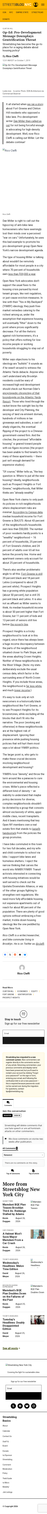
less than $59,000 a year (22, 274)
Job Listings (7, 1492)
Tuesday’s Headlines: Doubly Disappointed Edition (14, 1324)
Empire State (22, 12)
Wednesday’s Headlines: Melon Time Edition (13, 1266)
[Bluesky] (27, 1406)
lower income (22, 690)
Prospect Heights (11, 998)
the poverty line (19, 624)
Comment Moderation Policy (7, 1469)
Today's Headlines (10, 1259)
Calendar (6, 1431)
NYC (11, 12)
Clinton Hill (8, 29)
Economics (22, 991)
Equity (34, 991)
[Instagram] (33, 1406)
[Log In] (35, 4)
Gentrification (25, 994)
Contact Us (7, 1436)
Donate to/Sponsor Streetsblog (7, 1455)
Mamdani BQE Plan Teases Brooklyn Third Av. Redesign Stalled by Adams (14, 1209)
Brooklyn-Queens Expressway (10, 1286)
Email (6, 1033)
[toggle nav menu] (42, 5)
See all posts (10, 1348)
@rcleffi (40, 943)
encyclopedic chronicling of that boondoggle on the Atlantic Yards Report (22, 397)
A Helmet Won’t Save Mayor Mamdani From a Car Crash (13, 1238)
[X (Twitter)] (13, 1406)
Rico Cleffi (12, 56)
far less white (34, 686)
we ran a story (35, 104)
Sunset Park (8, 1201)
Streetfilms (37, 12)
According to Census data (27, 512)
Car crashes (8, 1230)
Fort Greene (8, 994)
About (5, 1426)
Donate (6, 19)
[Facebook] (20, 1406)
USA (4, 12)
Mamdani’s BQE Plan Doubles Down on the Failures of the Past (14, 1295)
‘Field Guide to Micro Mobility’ (7, 1482)
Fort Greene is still (31, 573)
